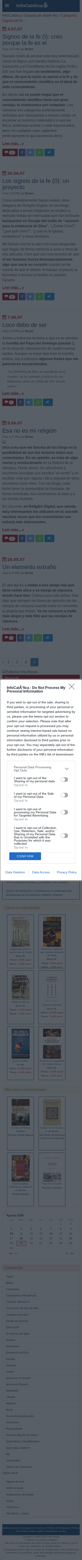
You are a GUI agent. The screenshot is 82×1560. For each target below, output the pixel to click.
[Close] (73, 688)
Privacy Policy (67, 872)
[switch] (64, 779)
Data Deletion (15, 872)
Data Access (41, 872)
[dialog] (41, 780)
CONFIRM (25, 856)
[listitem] (41, 769)
